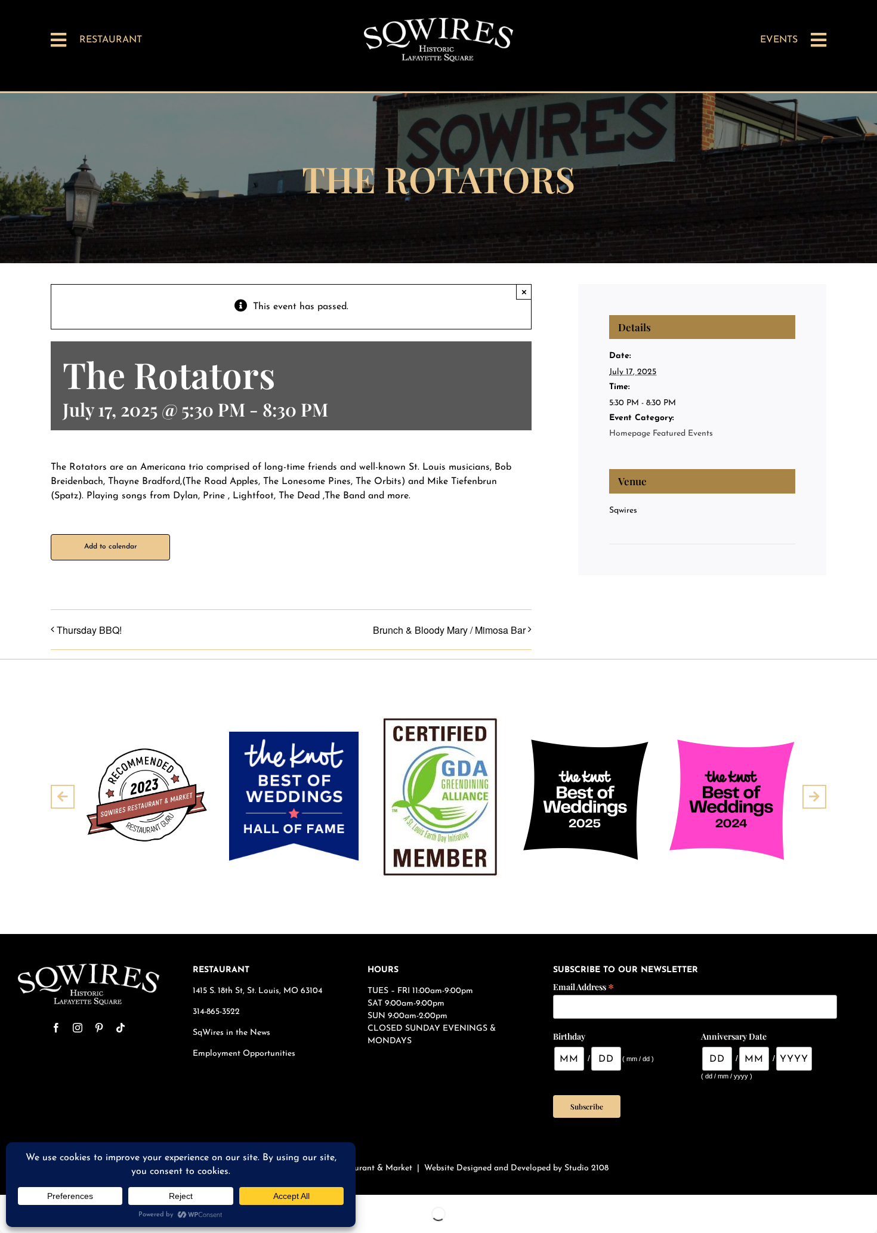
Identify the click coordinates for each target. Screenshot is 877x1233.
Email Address (583, 986)
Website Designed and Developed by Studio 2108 (516, 1168)
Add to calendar (110, 546)
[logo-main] (438, 22)
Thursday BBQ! (89, 630)
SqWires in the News (231, 1032)
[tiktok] (120, 1027)
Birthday (569, 1036)
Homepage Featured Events (661, 433)
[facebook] (56, 1027)
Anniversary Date (734, 1036)
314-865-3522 (216, 1011)
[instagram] (77, 1027)
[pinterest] (99, 1027)
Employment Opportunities (245, 1053)
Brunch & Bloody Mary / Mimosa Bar (449, 630)
